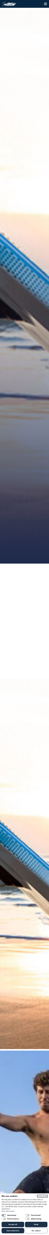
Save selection (13, 1230)
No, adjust (36, 1230)
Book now (14, 555)
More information (8, 1211)
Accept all (12, 1224)
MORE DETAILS (26, 677)
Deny (36, 1224)
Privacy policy (42, 1196)
